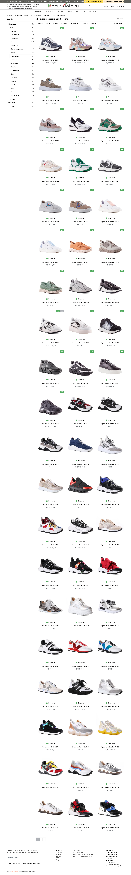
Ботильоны (22, 38)
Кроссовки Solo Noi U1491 (80, 585)
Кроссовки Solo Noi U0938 (110, 666)
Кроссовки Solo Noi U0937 (50, 706)
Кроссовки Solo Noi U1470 (50, 666)
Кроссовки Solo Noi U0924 (50, 787)
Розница (105, 6)
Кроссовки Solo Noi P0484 (50, 222)
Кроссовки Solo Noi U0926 (80, 747)
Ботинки (22, 42)
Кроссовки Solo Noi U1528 (110, 504)
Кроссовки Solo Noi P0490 (50, 141)
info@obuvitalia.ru (111, 856)
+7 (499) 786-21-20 (111, 853)
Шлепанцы (22, 92)
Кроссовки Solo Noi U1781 (50, 464)
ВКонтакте (109, 860)
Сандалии (22, 77)
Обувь (22, 27)
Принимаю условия (24, 863)
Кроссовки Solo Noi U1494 (110, 545)
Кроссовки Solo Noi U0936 (80, 706)
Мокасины (22, 63)
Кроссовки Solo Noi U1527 (50, 545)
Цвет (55, 23)
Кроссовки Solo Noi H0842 (50, 343)
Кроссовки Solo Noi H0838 (50, 383)
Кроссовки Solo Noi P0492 (80, 100)
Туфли (22, 85)
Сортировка (118, 23)
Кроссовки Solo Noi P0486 (80, 181)
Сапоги (22, 81)
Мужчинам (50, 11)
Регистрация (120, 6)
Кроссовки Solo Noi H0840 (80, 343)
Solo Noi (10, 19)
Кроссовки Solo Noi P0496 (80, 60)
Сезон (48, 23)
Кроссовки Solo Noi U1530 (80, 504)
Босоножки (22, 35)
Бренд (40, 23)
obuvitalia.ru (14, 871)
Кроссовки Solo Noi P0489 (80, 141)
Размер (84, 23)
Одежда (22, 99)
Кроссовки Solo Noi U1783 (80, 424)
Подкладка (74, 23)
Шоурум (78, 11)
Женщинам (38, 11)
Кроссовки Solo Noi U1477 (50, 626)
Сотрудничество (78, 852)
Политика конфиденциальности (30, 863)
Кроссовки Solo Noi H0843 (110, 302)
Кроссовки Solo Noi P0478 (110, 222)
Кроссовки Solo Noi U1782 (110, 424)
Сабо (22, 74)
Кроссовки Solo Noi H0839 (110, 343)
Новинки (70, 11)
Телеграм (109, 858)
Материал (64, 23)
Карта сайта (76, 850)
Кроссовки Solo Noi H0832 (50, 424)
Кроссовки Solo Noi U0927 (50, 747)
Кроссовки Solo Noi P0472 (50, 302)
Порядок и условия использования (83, 854)
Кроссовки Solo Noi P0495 (110, 60)
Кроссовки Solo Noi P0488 (110, 141)
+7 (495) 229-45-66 (111, 855)
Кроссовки (22, 56)
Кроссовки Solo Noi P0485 (110, 181)
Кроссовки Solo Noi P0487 (50, 181)
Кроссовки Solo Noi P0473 (110, 262)
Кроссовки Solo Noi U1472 (110, 626)
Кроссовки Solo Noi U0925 (110, 747)
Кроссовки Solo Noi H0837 (80, 383)
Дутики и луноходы (22, 49)
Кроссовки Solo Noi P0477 (50, 262)
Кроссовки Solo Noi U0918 (50, 828)
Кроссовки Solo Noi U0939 (80, 666)
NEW (57, 858)
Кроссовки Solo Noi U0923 (80, 787)
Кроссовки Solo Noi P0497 (50, 60)
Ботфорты (22, 45)
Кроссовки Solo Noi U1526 (80, 545)
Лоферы (22, 60)
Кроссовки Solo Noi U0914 (110, 828)
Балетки (22, 31)
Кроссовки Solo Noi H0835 (110, 383)
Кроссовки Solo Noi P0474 (80, 262)
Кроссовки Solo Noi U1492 (50, 585)
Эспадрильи (22, 95)
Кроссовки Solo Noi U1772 (80, 464)
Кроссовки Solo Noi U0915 (80, 828)
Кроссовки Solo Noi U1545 (50, 504)
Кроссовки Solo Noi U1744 (110, 464)
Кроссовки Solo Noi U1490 (110, 585)
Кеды (22, 52)
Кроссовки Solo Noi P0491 (110, 100)
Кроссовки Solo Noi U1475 (80, 626)
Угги (22, 88)
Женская (59, 852)
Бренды (60, 11)
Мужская (59, 854)
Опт (85, 11)
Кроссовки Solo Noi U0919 (110, 787)
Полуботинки (22, 67)
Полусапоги (22, 70)
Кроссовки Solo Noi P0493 (50, 100)
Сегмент (93, 23)
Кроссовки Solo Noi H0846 (80, 302)
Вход (112, 6)
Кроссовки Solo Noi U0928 (110, 706)
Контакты (92, 11)
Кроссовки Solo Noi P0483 (80, 222)
